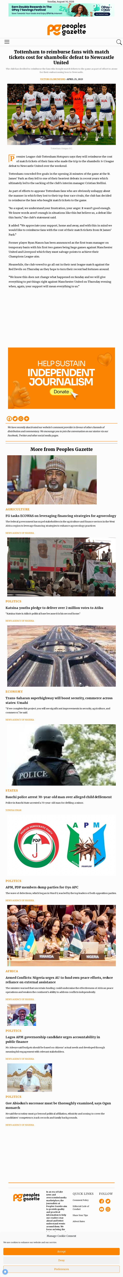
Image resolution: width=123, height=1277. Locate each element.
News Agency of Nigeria (20, 533)
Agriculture (18, 509)
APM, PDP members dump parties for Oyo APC (42, 887)
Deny (61, 1260)
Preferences (61, 1269)
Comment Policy (81, 1200)
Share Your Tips (80, 1215)
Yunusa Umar (13, 810)
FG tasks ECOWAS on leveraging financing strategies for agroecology (61, 516)
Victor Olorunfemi (52, 79)
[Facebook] (9, 418)
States (12, 790)
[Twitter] (15, 418)
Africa (12, 971)
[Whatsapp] (20, 418)
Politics (13, 601)
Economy (14, 691)
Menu (7, 42)
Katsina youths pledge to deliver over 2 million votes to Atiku (54, 608)
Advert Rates (79, 1221)
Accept (61, 1251)
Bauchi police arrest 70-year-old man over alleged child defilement (59, 797)
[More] (26, 418)
